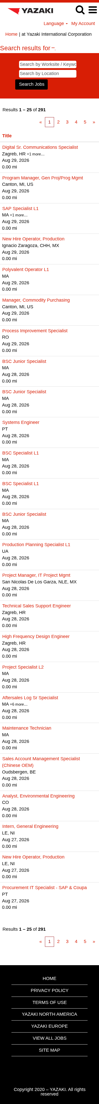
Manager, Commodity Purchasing (36, 300)
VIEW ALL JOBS (50, 1038)
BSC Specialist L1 (20, 453)
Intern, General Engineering (30, 826)
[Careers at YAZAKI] (28, 10)
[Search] (80, 10)
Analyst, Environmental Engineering (38, 796)
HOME (49, 978)
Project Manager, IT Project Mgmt (36, 575)
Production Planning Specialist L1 (36, 544)
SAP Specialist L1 (20, 208)
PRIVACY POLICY (50, 990)
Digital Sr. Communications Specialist (40, 147)
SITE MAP (49, 1050)
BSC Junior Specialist (24, 361)
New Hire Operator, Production (33, 238)
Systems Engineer (20, 422)
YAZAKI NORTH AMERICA (49, 1014)
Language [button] (54, 23)
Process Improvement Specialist (35, 330)
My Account (83, 23)
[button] (92, 10)
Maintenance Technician (26, 728)
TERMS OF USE (49, 1002)
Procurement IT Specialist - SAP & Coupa (44, 887)
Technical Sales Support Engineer (36, 605)
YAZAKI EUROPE (49, 1026)
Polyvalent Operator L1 (25, 269)
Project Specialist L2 (23, 667)
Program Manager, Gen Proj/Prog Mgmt (42, 177)
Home (11, 34)
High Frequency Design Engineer (36, 636)
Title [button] (7, 135)
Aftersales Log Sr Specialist (30, 697)
